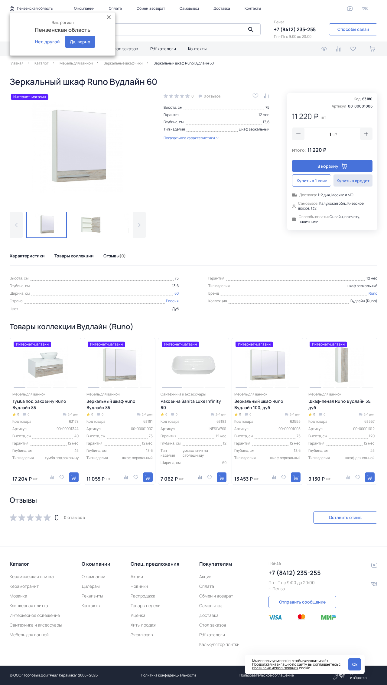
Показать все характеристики (189, 138)
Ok (354, 664)
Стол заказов (124, 48)
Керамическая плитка (32, 576)
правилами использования (275, 667)
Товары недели (146, 605)
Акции (137, 576)
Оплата (115, 8)
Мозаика (18, 596)
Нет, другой (47, 42)
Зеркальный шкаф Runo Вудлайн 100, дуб (258, 404)
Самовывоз (189, 8)
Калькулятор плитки (219, 644)
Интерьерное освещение (35, 615)
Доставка (221, 8)
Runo (373, 293)
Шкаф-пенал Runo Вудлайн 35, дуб (340, 404)
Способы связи (353, 29)
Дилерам (91, 586)
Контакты (253, 8)
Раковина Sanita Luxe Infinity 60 (191, 404)
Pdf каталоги (163, 48)
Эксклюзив (142, 634)
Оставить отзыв (345, 517)
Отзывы (114, 256)
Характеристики (27, 256)
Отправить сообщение (302, 602)
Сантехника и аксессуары (36, 625)
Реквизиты (92, 596)
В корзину (327, 166)
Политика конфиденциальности (168, 675)
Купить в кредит (353, 181)
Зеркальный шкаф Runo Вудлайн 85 (110, 404)
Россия (172, 300)
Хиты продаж (143, 625)
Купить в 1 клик (312, 181)
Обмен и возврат (151, 8)
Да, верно (80, 42)
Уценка (138, 615)
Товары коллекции (74, 256)
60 (176, 293)
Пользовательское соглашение (266, 675)
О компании (84, 8)
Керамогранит (24, 586)
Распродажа (143, 596)
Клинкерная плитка (29, 605)
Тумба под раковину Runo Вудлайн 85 (39, 404)
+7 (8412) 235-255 (295, 29)
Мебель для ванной (29, 634)
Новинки (139, 586)
